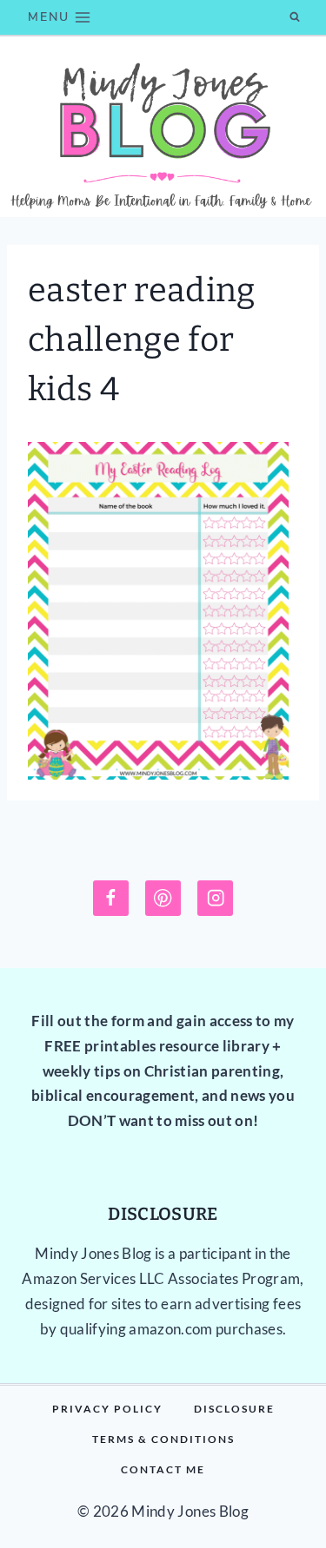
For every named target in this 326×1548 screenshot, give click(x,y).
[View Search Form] (294, 17)
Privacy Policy (107, 1408)
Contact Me (163, 1469)
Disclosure (234, 1408)
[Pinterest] (163, 898)
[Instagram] (215, 898)
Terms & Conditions (163, 1439)
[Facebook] (111, 898)
